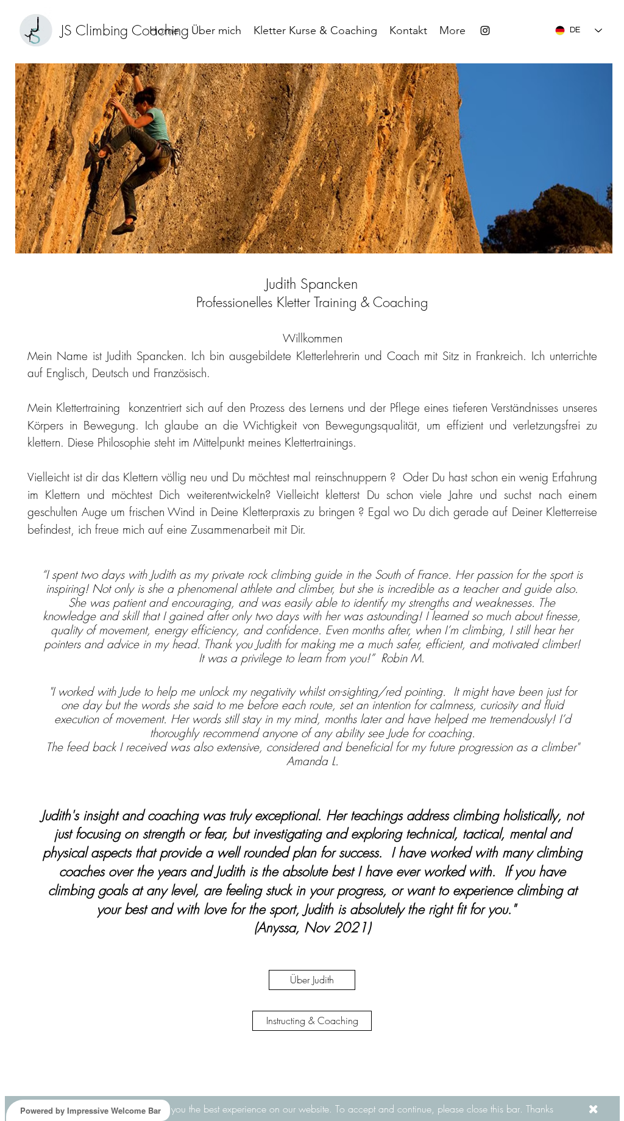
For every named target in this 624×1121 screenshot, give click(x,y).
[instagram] (485, 30)
